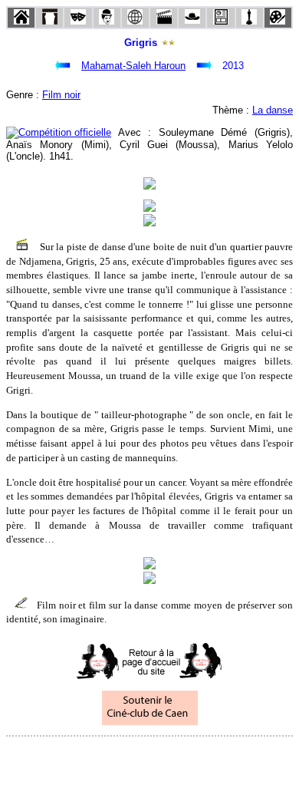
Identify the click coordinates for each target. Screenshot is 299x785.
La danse (272, 110)
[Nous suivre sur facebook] (120, 757)
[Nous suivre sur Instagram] (179, 757)
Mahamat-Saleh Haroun (133, 65)
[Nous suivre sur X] (149, 757)
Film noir (61, 95)
